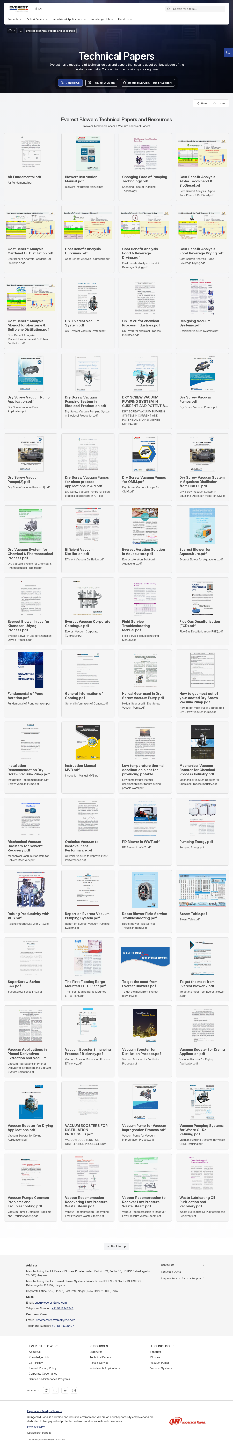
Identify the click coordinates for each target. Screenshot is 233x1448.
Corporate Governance (43, 1373)
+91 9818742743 (63, 1308)
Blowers (155, 1357)
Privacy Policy (36, 1427)
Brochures (96, 1351)
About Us (35, 1351)
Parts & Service (99, 1362)
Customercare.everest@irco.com (55, 1320)
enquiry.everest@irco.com (51, 1302)
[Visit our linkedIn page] (64, 1390)
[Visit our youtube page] (55, 1390)
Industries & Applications (105, 1368)
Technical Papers (100, 1357)
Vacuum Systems (161, 1368)
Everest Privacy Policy (43, 1368)
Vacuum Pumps (160, 1362)
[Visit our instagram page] (74, 1390)
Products (156, 1351)
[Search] (168, 9)
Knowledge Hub (39, 1357)
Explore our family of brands (44, 1411)
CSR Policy (36, 1362)
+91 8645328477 (63, 1325)
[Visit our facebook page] (46, 1390)
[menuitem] (15, 19)
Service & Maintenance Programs (49, 1379)
